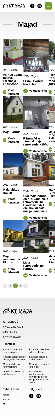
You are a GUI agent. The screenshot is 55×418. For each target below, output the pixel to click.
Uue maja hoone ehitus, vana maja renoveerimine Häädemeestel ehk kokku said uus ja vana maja (35, 203)
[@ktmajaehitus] (32, 6)
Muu (5, 404)
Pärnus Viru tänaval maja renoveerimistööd (36, 141)
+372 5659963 (10, 332)
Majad (14, 70)
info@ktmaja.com (12, 336)
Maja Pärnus (11, 132)
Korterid (7, 399)
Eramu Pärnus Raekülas (33, 83)
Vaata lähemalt (13, 92)
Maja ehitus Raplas (11, 191)
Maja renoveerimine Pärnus (13, 259)
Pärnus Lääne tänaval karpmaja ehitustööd (13, 79)
